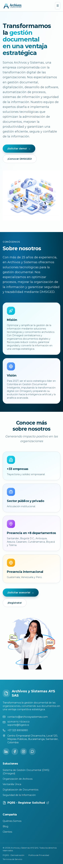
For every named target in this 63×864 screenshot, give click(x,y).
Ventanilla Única (12, 784)
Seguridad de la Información (19, 795)
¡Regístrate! (15, 602)
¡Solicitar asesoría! (20, 592)
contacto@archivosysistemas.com (27, 716)
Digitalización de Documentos (20, 789)
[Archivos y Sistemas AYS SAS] (12, 6)
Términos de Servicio (12, 859)
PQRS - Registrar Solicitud (26, 802)
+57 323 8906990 (17, 730)
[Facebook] (14, 751)
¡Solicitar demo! (19, 148)
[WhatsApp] (32, 751)
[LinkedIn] (6, 751)
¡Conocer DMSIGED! (20, 158)
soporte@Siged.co (18, 724)
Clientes (7, 831)
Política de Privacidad (38, 855)
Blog (5, 826)
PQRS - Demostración (13, 855)
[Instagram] (23, 751)
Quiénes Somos (12, 821)
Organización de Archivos (17, 778)
